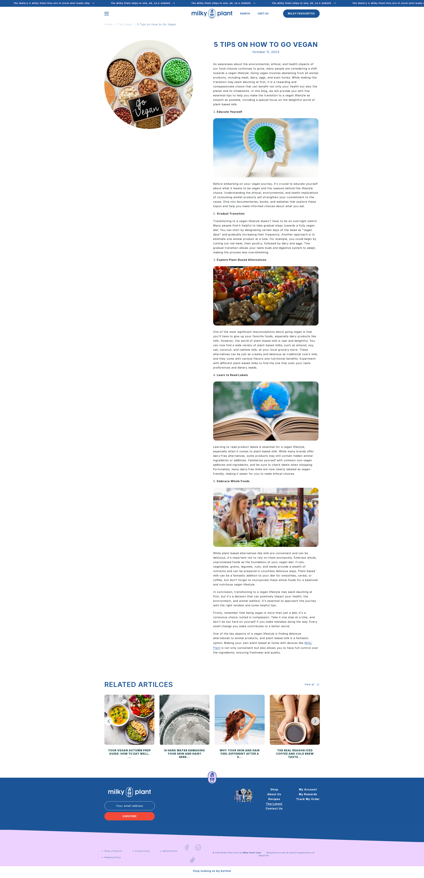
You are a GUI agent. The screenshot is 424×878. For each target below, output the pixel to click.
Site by (248, 853)
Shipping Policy (112, 857)
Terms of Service (113, 851)
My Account (308, 789)
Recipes (274, 799)
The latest (274, 803)
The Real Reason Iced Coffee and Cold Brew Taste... (295, 754)
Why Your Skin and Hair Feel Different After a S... (240, 754)
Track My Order (308, 799)
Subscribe (130, 816)
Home (108, 24)
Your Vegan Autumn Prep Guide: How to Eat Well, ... (129, 754)
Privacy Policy (142, 851)
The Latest (124, 24)
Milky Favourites (301, 13)
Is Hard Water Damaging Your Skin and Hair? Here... (184, 754)
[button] (245, 14)
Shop (274, 789)
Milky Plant (227, 853)
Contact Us (274, 808)
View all (309, 684)
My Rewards (308, 794)
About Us (274, 794)
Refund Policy (170, 851)
